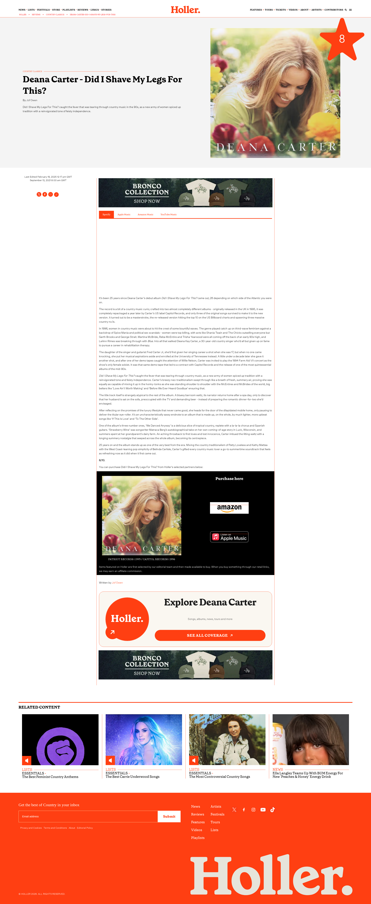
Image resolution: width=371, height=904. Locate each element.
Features (198, 822)
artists (316, 9)
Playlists (198, 837)
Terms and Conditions (55, 827)
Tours (215, 822)
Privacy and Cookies (31, 827)
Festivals (217, 814)
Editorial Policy (85, 827)
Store (56, 9)
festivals (43, 9)
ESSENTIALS (33, 773)
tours (269, 9)
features (256, 9)
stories (106, 9)
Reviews (197, 814)
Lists (214, 830)
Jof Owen (31, 100)
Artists (216, 806)
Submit (169, 816)
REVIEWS (36, 15)
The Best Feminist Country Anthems (50, 777)
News (195, 806)
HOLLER (22, 15)
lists (31, 9)
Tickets (281, 9)
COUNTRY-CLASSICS (55, 15)
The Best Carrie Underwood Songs (133, 776)
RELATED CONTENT (39, 707)
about (304, 9)
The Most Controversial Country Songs (219, 776)
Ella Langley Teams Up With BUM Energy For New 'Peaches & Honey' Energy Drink (308, 774)
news (22, 9)
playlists (68, 9)
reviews (83, 9)
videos (293, 9)
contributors (333, 9)
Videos (196, 830)
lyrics (95, 9)
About (72, 827)
